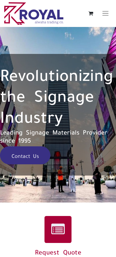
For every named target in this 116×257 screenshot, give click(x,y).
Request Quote (58, 251)
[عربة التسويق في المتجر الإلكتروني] (90, 13)
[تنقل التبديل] (105, 13)
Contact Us (25, 155)
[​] (58, 229)
